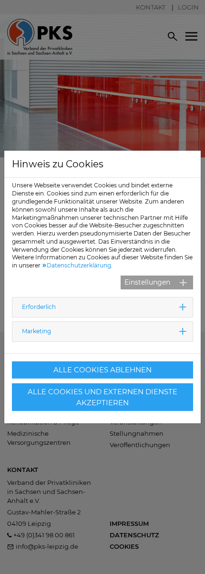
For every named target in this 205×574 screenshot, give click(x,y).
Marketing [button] (36, 331)
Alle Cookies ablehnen (102, 369)
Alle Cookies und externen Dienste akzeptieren (102, 397)
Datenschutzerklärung (79, 265)
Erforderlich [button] (39, 306)
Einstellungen (147, 282)
